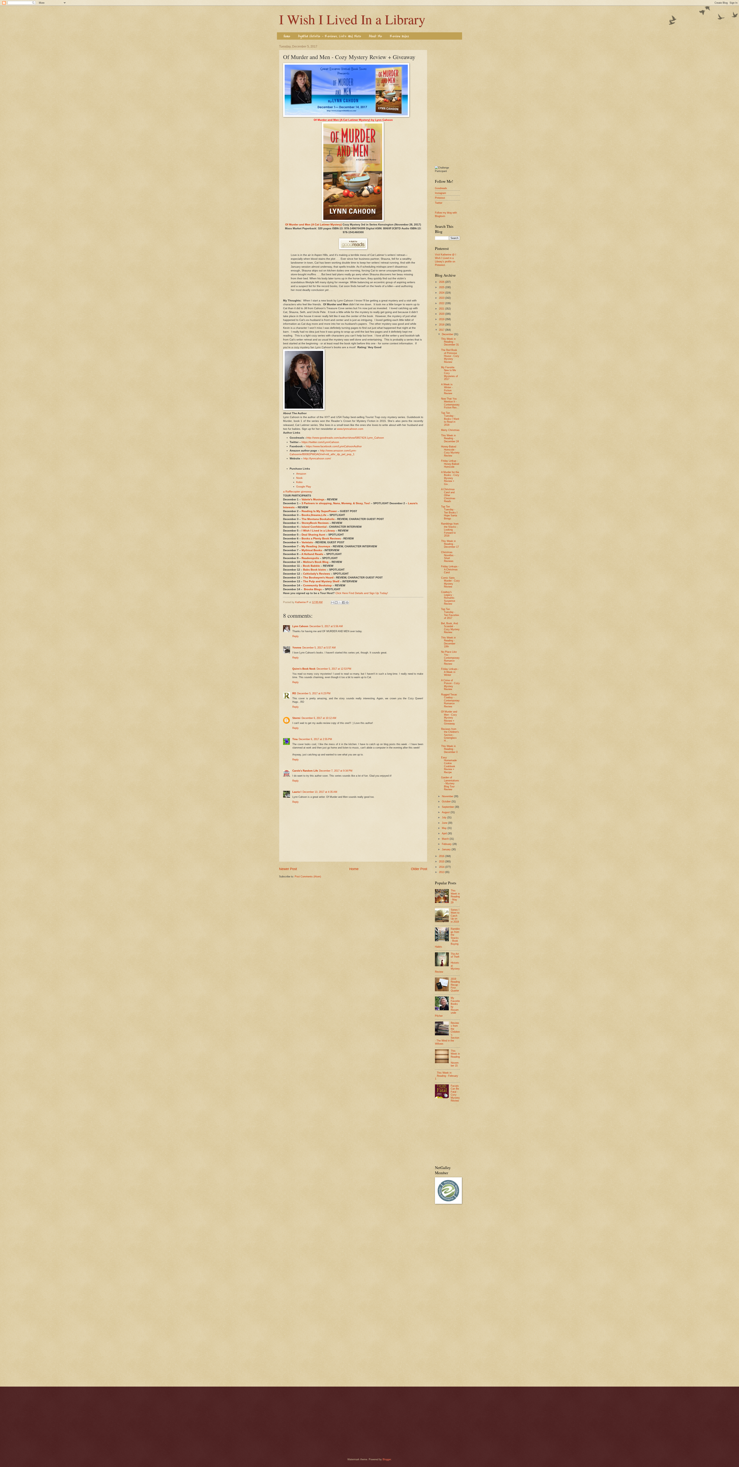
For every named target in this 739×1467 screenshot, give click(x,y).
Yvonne (296, 647)
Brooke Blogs (313, 589)
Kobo (299, 482)
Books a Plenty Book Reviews (321, 538)
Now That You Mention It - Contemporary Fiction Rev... (450, 403)
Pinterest (440, 197)
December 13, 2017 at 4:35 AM (320, 791)
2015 (442, 861)
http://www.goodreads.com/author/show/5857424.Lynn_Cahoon (345, 437)
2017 (442, 329)
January (446, 849)
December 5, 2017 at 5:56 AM (326, 626)
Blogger (387, 1459)
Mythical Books (312, 550)
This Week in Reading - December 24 (450, 438)
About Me (375, 36)
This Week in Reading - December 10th (448, 642)
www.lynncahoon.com (350, 428)
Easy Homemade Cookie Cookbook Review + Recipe (449, 765)
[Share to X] (340, 602)
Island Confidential (314, 526)
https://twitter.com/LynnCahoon (320, 442)
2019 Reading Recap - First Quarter (455, 984)
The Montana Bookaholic (318, 519)
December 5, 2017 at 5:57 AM (319, 647)
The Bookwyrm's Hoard (318, 577)
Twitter (438, 202)
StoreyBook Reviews (315, 523)
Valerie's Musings (313, 499)
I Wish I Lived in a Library (318, 530)
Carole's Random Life (305, 770)
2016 (442, 856)
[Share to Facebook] (343, 602)
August (446, 812)
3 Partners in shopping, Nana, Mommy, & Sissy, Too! (336, 503)
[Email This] (332, 602)
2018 (442, 324)
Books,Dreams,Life (314, 515)
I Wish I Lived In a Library (352, 19)
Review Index (399, 36)
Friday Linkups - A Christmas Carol (450, 569)
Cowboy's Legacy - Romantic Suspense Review (448, 598)
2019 (442, 319)
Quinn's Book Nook (303, 668)
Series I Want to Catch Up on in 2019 (455, 915)
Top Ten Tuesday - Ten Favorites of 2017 (450, 613)
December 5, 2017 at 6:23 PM (313, 693)
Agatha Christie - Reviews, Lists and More (329, 36)
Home (287, 36)
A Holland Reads (312, 554)
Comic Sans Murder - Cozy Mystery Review (450, 582)
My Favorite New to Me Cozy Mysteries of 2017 (449, 373)
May (444, 828)
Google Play (303, 486)
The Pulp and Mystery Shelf (321, 581)
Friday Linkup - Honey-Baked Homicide (450, 463)
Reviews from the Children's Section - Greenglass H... (450, 735)
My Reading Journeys (316, 546)
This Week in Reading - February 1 (446, 1075)
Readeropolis (310, 558)
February (447, 844)
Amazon (301, 473)
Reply (295, 636)
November (448, 796)
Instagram (440, 193)
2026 (442, 281)
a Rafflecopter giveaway (297, 491)
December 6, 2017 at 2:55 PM (315, 739)
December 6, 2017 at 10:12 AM (319, 718)
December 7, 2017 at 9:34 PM (335, 770)
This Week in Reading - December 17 (450, 544)
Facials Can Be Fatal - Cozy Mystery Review (455, 1093)
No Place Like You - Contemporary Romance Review (450, 657)
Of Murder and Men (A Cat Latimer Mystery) (313, 224)
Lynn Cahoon (300, 626)
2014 (442, 866)
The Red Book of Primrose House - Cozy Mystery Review (450, 356)
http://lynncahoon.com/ (317, 458)
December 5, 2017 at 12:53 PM (334, 668)
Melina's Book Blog (316, 562)
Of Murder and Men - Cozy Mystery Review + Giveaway (449, 717)
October (446, 801)
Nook (299, 477)
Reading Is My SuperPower (319, 511)
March (446, 838)
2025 (442, 287)
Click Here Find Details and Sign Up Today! (361, 593)
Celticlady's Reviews (316, 573)
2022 (442, 303)
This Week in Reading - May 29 (455, 896)
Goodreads (441, 188)
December (448, 334)
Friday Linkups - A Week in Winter (450, 672)
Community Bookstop (317, 585)
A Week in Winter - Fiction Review (447, 389)
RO (294, 693)
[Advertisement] (447, 102)
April (445, 833)
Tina (295, 739)
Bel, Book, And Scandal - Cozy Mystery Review (450, 628)
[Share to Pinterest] (347, 602)
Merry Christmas (450, 430)
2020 (442, 313)
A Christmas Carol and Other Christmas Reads (448, 495)
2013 (442, 872)
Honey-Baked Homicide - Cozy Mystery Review (450, 451)
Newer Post (288, 869)
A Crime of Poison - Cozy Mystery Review (450, 685)
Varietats (307, 542)
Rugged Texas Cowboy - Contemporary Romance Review (450, 700)
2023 (442, 297)
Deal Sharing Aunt (313, 534)
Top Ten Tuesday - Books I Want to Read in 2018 (450, 418)
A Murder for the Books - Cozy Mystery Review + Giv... (450, 478)
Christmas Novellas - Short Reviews (448, 556)
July (444, 817)
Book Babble (311, 565)
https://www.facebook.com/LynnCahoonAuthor (334, 446)
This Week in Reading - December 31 (450, 341)
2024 (442, 292)
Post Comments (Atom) (308, 876)
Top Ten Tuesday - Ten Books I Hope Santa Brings (449, 512)
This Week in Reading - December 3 (449, 749)
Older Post (419, 869)
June (445, 822)
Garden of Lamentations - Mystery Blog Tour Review (450, 783)
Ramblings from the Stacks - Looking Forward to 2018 (450, 529)
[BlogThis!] (336, 602)
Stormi (296, 718)
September (448, 806)
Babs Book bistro (314, 569)
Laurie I (296, 791)
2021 (442, 308)
